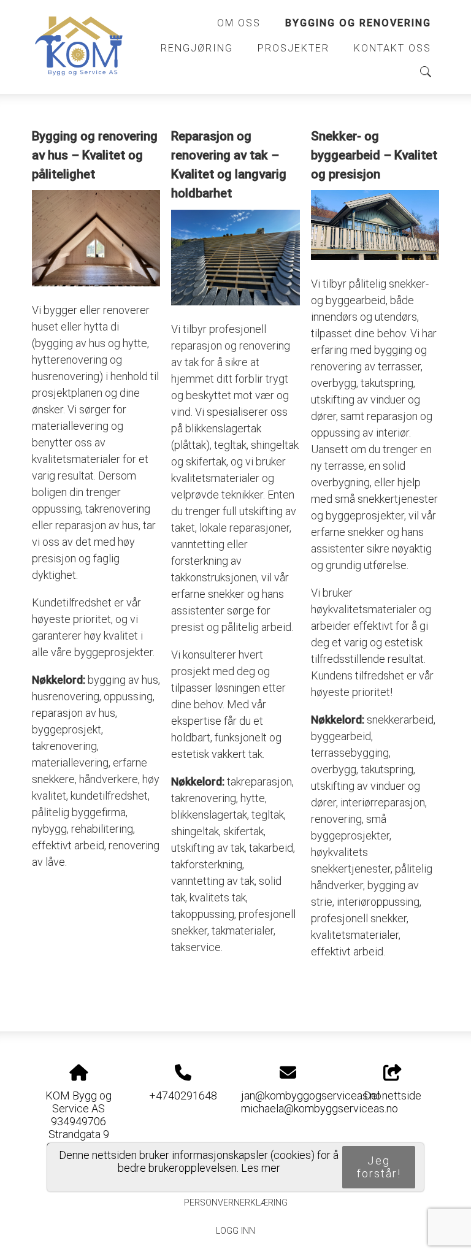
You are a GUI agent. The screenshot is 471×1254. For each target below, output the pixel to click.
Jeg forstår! (379, 1167)
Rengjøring (197, 48)
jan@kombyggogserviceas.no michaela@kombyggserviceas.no (319, 1102)
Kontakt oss (392, 48)
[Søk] (425, 72)
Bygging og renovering (358, 23)
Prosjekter (293, 48)
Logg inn (235, 1231)
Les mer (260, 1167)
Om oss (239, 23)
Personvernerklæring (236, 1203)
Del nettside (392, 1095)
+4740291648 (183, 1095)
